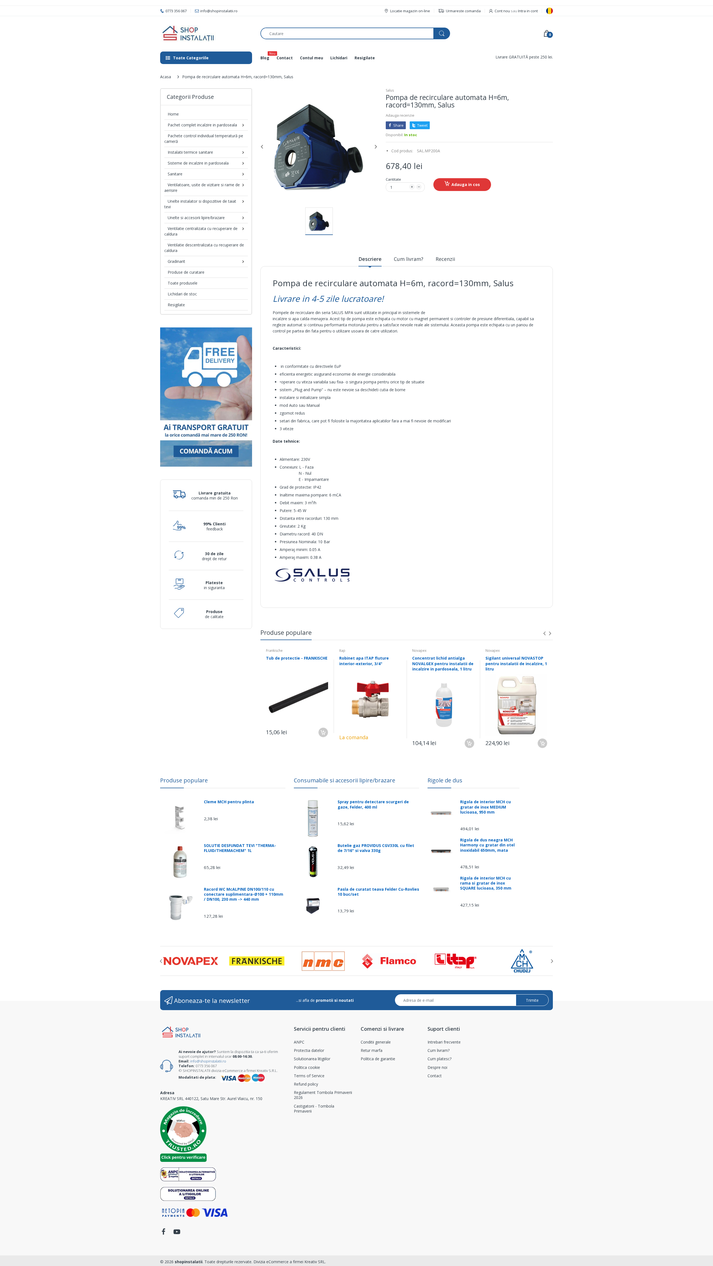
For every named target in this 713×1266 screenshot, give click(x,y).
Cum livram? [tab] (408, 259)
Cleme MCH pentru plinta (229, 801)
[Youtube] (177, 1233)
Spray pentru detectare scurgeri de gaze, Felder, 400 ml (373, 804)
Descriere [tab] (370, 259)
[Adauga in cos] (323, 732)
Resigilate (176, 304)
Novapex (419, 650)
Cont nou (502, 10)
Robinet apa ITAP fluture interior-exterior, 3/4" (364, 660)
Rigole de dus (445, 780)
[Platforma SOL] (188, 1193)
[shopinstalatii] (206, 33)
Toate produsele (182, 283)
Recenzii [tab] (445, 259)
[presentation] (544, 633)
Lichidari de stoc (182, 294)
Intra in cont (528, 10)
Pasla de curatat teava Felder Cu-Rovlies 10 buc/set (378, 892)
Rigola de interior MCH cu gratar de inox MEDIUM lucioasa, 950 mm (485, 806)
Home (173, 114)
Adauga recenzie (400, 115)
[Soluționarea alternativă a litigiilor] (188, 1174)
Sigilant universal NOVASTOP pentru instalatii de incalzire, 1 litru (516, 663)
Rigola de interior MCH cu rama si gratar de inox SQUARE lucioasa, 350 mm (485, 883)
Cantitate (393, 179)
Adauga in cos (465, 184)
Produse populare (184, 780)
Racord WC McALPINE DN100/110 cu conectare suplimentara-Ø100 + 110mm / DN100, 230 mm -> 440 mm (243, 894)
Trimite (532, 1000)
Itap (342, 650)
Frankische (274, 650)
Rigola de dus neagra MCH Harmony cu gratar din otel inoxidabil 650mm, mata (487, 845)
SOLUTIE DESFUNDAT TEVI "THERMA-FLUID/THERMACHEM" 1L (240, 848)
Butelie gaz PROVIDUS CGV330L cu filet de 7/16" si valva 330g (376, 848)
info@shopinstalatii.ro (208, 1061)
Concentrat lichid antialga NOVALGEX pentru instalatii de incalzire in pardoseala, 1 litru (442, 663)
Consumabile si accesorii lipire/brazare (344, 780)
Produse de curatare (186, 272)
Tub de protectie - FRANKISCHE (297, 658)
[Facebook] (163, 1233)
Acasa (165, 76)
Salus (390, 90)
